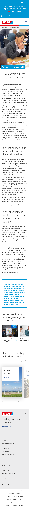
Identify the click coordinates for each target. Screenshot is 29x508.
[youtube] (7, 485)
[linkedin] (3, 485)
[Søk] (23, 22)
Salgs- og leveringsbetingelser (14, 502)
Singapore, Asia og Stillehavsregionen (11, 467)
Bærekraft (4, 27)
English (18, 11)
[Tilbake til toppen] (26, 413)
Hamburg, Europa (6, 465)
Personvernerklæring (18, 490)
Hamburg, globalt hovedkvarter (9, 435)
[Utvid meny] (26, 22)
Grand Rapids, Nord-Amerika (8, 473)
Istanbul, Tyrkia (5, 478)
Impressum (8, 490)
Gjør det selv (10, 16)
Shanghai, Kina (5, 470)
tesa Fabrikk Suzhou (7, 448)
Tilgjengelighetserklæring (14, 493)
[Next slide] (25, 361)
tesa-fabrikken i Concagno (8, 454)
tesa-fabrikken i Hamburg (8, 446)
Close (23, 3)
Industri (22, 16)
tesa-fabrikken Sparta (7, 451)
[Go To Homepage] (1, 16)
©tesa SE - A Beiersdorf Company (14, 505)
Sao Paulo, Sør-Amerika (7, 476)
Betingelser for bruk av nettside (14, 499)
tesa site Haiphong (6, 456)
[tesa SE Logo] (7, 22)
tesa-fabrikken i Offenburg (8, 443)
